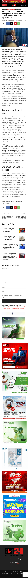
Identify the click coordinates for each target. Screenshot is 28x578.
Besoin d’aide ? (18, 571)
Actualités (11, 9)
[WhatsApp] (18, 23)
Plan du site (12, 573)
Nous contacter (5, 573)
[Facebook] (8, 23)
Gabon (7, 203)
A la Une (4, 9)
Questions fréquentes (21, 573)
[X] (11, 23)
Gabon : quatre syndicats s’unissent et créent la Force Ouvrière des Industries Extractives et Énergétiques (10, 255)
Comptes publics (10, 201)
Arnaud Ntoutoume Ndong (9, 20)
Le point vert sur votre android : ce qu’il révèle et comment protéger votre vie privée (7, 216)
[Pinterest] (15, 23)
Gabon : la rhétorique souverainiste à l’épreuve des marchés (9, 230)
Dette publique (19, 201)
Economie (18, 9)
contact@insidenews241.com (14, 564)
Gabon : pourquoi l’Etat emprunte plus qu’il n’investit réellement (9, 238)
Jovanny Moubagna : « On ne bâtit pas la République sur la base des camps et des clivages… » (10, 246)
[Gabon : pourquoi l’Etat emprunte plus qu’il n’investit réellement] (22, 238)
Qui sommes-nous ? (9, 571)
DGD (3, 203)
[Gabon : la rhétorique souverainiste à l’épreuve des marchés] (22, 230)
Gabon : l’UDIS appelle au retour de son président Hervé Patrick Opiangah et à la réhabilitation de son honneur (20, 217)
